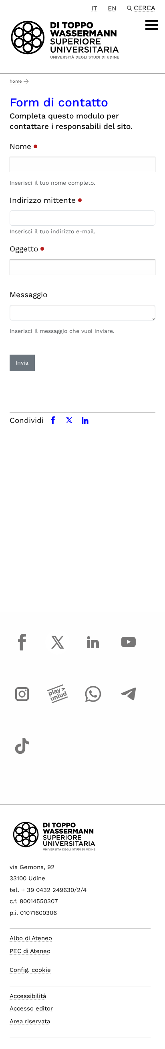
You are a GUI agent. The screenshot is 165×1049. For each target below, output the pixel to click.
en (112, 8)
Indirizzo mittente (44, 200)
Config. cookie (30, 969)
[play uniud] (57, 701)
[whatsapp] (92, 701)
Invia (22, 362)
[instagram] (22, 701)
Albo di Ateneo (31, 938)
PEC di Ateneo (30, 951)
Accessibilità (28, 996)
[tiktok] (22, 753)
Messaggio (28, 294)
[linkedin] (92, 649)
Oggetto (25, 248)
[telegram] (128, 701)
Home (16, 81)
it (94, 8)
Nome (22, 146)
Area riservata (30, 1021)
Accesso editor (31, 1008)
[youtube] (128, 649)
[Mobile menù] (151, 25)
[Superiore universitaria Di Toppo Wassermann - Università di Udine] (65, 39)
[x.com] (57, 649)
